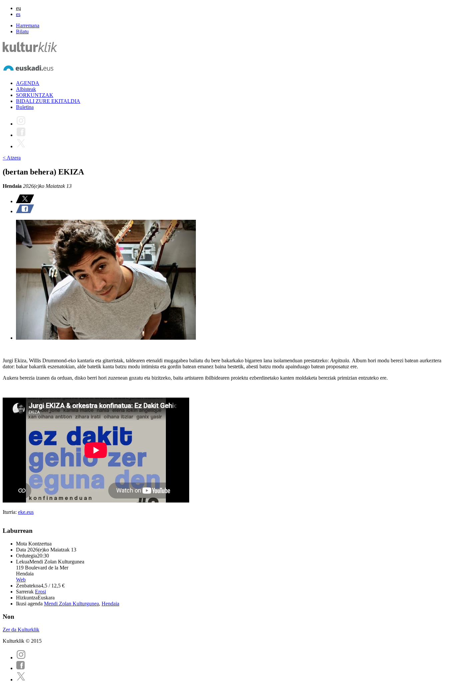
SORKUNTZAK (34, 95)
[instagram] (21, 657)
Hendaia (110, 603)
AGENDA (27, 83)
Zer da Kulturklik (21, 629)
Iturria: (10, 512)
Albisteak (26, 89)
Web (21, 579)
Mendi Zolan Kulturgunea (71, 603)
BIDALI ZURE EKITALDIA (48, 101)
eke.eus (26, 512)
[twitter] (21, 679)
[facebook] (20, 668)
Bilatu (22, 31)
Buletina (25, 107)
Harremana (27, 25)
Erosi (40, 591)
